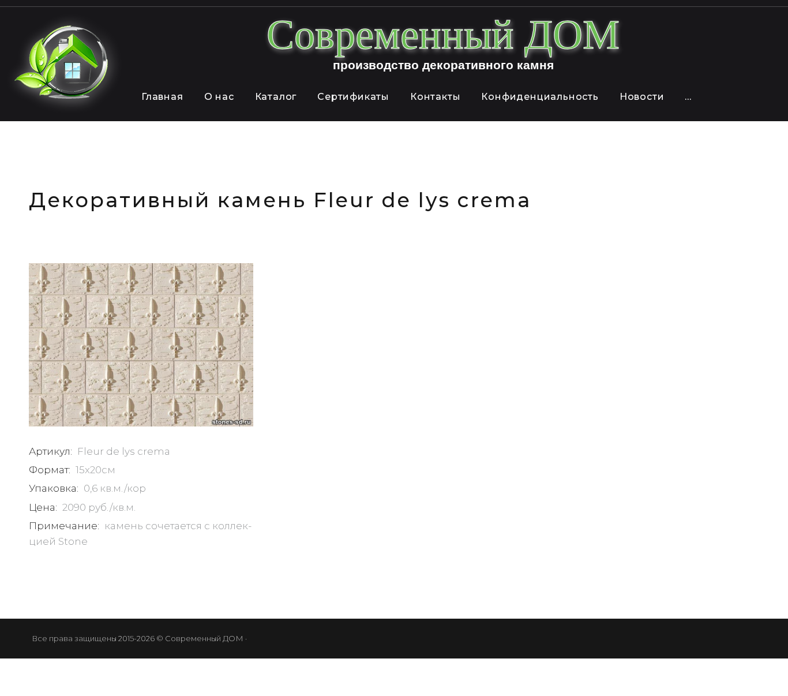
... (688, 96)
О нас (219, 96)
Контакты (435, 96)
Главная (162, 96)
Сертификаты (353, 96)
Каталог (276, 96)
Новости (642, 96)
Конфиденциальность (539, 96)
